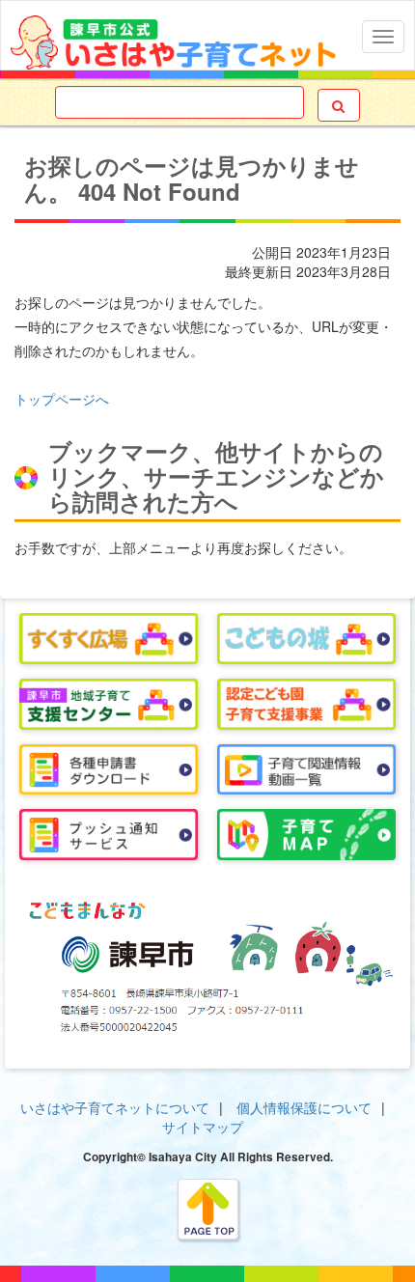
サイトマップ (202, 1126)
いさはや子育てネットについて (114, 1107)
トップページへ (61, 398)
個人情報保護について (304, 1107)
